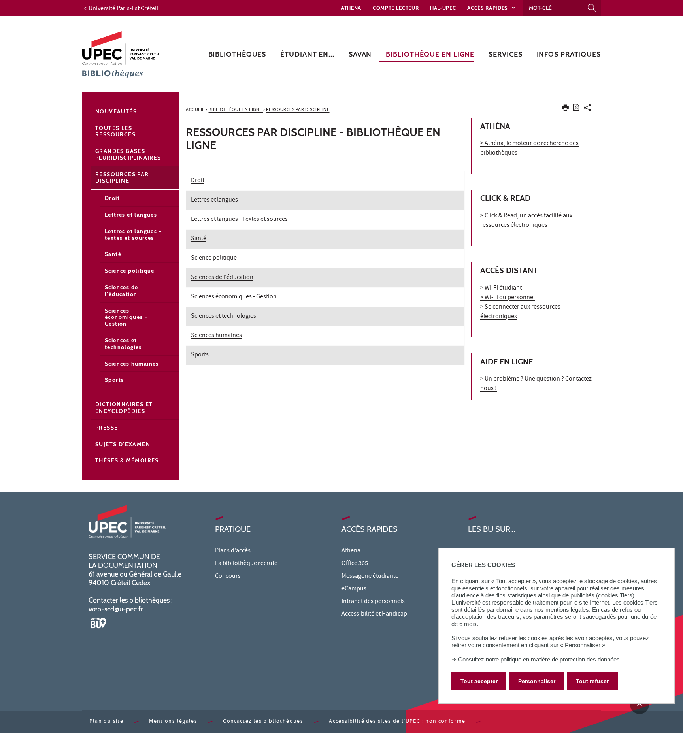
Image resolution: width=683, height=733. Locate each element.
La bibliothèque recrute (246, 564)
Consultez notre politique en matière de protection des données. (539, 659)
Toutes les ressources (115, 131)
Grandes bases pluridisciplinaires (128, 154)
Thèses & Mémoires (127, 460)
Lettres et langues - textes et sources (133, 234)
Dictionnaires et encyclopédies (124, 408)
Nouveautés (116, 111)
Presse (106, 427)
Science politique (214, 258)
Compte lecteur (396, 8)
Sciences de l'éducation (222, 278)
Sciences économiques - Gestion (234, 297)
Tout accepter (479, 681)
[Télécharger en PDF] (576, 109)
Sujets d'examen (122, 444)
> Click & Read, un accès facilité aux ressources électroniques (526, 220)
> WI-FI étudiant (501, 288)
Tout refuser (592, 681)
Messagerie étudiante (370, 576)
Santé (198, 239)
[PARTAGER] (587, 109)
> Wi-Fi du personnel (507, 298)
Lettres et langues (214, 200)
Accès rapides (488, 8)
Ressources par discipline (122, 178)
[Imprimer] (565, 109)
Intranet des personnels (373, 602)
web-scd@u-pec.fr (116, 609)
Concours (228, 576)
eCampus (354, 589)
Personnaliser (536, 681)
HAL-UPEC (443, 8)
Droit (197, 181)
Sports (200, 355)
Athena (351, 8)
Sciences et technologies (223, 316)
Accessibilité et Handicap (374, 614)
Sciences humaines (216, 336)
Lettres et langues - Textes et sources (239, 219)
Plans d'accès (233, 551)
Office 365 (355, 564)
